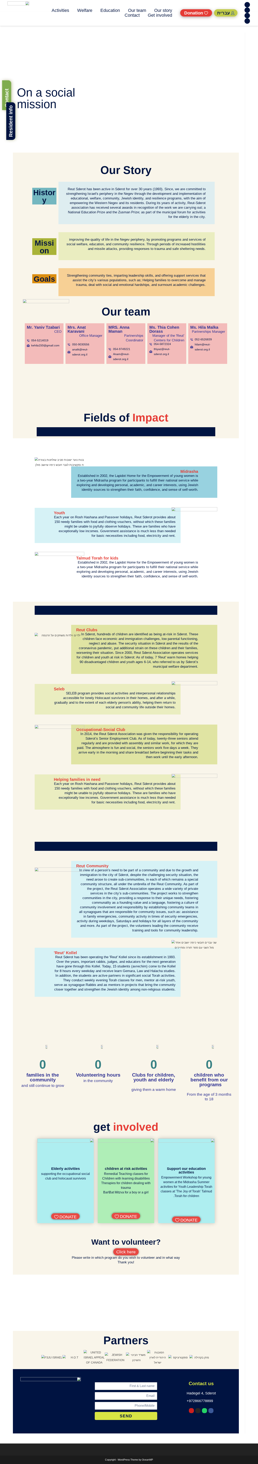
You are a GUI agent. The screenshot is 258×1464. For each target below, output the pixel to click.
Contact (132, 15)
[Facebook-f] (247, 4)
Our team (137, 10)
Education (110, 10)
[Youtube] (247, 21)
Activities (60, 10)
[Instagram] (247, 15)
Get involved (160, 15)
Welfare (84, 10)
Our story (163, 10)
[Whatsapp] (247, 10)
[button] (37, 1357)
